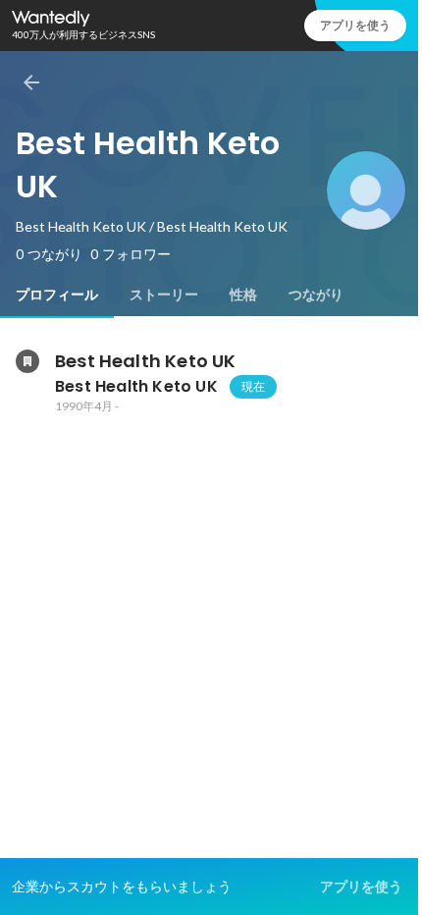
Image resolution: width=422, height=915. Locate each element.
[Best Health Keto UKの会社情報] (27, 361)
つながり (316, 294)
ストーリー (164, 294)
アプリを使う (355, 25)
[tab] (57, 294)
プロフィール (57, 294)
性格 (243, 294)
